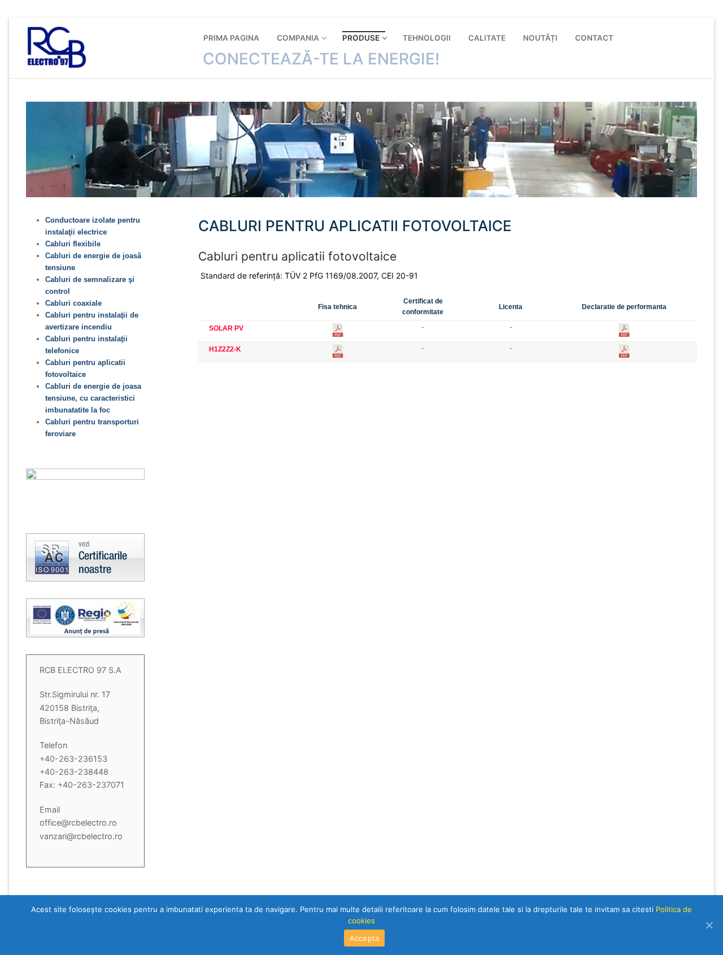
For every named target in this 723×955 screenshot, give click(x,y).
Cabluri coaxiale (73, 303)
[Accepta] (709, 925)
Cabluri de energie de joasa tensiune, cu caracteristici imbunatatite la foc (93, 398)
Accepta (365, 938)
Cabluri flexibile (73, 244)
